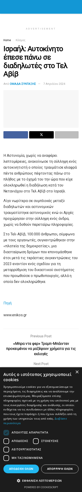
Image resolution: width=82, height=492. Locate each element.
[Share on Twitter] (41, 134)
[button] (41, 481)
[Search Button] (77, 7)
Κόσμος (21, 40)
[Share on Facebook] (15, 134)
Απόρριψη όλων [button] (60, 469)
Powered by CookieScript (41, 487)
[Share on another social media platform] (67, 134)
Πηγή (7, 303)
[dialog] (41, 429)
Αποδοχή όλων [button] (21, 469)
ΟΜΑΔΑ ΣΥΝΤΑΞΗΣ (23, 83)
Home (7, 40)
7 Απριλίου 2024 (54, 83)
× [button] (77, 372)
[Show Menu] (5, 7)
